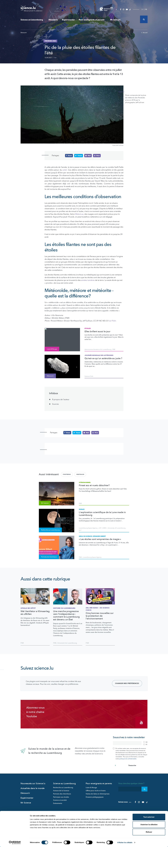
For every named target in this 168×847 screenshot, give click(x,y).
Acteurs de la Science (61, 791)
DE (142, 9)
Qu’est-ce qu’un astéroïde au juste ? (103, 358)
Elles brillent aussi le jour (97, 331)
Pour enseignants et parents (92, 19)
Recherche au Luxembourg (63, 787)
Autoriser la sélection (148, 824)
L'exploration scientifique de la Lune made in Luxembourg (102, 513)
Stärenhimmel (85, 482)
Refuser (149, 832)
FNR (55, 58)
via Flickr (112, 321)
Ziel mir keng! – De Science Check (97, 609)
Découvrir (53, 19)
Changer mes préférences (127, 683)
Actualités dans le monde (32, 788)
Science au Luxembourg (32, 19)
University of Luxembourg (116, 528)
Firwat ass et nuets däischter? (94, 485)
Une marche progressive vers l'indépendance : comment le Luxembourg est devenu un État (66, 615)
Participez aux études (61, 797)
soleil (65, 170)
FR (146, 9)
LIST (100, 528)
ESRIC (105, 528)
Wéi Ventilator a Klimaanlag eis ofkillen (35, 612)
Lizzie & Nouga (91, 787)
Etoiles (88, 328)
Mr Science (115, 19)
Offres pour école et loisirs (95, 791)
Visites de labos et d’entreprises (97, 794)
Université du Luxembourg (67, 643)
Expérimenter (68, 19)
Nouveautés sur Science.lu (33, 783)
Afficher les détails (124, 842)
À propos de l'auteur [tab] (60, 399)
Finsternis (67, 474)
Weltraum (80, 474)
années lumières (88, 280)
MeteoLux (79, 214)
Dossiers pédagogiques (94, 797)
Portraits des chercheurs (62, 794)
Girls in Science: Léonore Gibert (92, 536)
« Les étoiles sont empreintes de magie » (100, 539)
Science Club (89, 376)
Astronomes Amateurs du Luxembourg (98, 349)
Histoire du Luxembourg (64, 608)
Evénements (57, 803)
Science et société (60, 800)
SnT (80, 530)
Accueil (145, 33)
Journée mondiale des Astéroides (99, 355)
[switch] (67, 842)
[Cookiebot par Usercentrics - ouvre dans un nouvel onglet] (15, 842)
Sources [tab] (55, 404)
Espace (81, 509)
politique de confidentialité (127, 759)
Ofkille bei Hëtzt (28, 608)
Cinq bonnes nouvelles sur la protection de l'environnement (99, 616)
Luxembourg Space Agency (88, 528)
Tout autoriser (149, 817)
